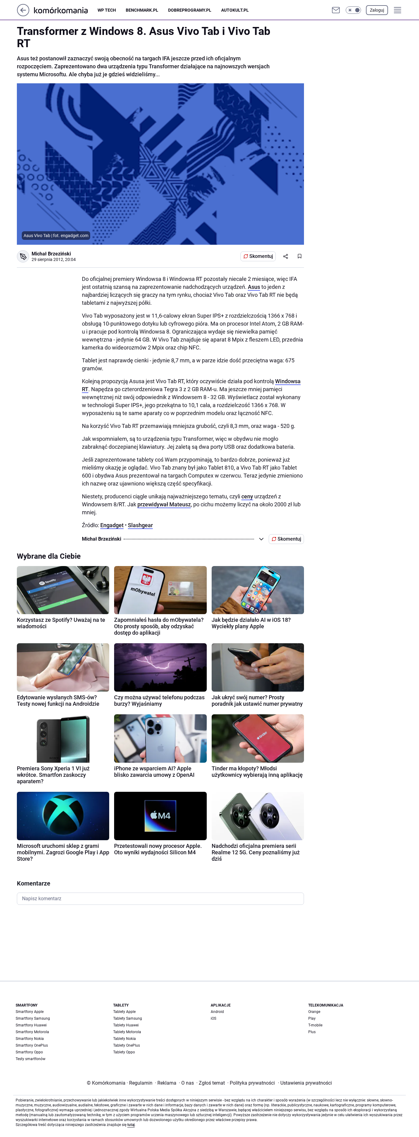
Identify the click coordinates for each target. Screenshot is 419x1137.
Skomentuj (261, 256)
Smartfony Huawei (31, 1025)
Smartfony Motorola (32, 1032)
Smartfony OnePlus (32, 1045)
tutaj (131, 1125)
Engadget (112, 525)
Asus (254, 287)
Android (217, 1012)
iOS (213, 1018)
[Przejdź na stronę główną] (23, 14)
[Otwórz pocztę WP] (336, 10)
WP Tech (107, 10)
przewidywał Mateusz (164, 504)
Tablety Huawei (126, 1025)
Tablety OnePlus (126, 1045)
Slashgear (140, 525)
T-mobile (315, 1025)
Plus (312, 1032)
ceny (247, 496)
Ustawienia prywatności (305, 1083)
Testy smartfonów (30, 1059)
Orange (314, 1012)
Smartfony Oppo (29, 1052)
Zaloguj (377, 10)
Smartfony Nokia (30, 1039)
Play (312, 1018)
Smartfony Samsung (33, 1018)
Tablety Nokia (124, 1039)
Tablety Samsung (127, 1018)
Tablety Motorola (127, 1032)
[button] (353, 10)
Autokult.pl (235, 10)
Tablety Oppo (124, 1052)
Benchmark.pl (142, 10)
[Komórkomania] (66, 10)
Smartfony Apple (30, 1012)
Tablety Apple (124, 1012)
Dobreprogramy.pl (189, 10)
